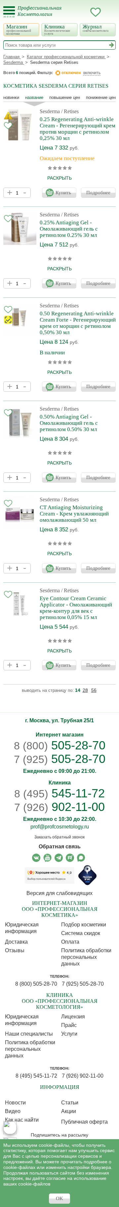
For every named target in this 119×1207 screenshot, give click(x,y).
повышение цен (64, 97)
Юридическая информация (22, 928)
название (34, 97)
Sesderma (50, 111)
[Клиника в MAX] (10, 1127)
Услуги (69, 1034)
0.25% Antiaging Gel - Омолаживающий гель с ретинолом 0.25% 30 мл (69, 228)
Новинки (11, 97)
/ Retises (70, 111)
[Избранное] (95, 13)
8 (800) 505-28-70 (36, 984)
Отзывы (14, 950)
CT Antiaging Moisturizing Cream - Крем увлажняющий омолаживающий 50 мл (74, 513)
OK (59, 1198)
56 (94, 690)
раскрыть (59, 178)
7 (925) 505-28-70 (83, 984)
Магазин (18, 29)
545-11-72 (59, 793)
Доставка (16, 942)
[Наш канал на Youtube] (47, 858)
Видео (12, 1111)
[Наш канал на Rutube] (70, 858)
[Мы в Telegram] (59, 858)
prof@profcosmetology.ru (59, 826)
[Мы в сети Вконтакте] (36, 858)
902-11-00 (59, 807)
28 (85, 690)
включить (91, 72)
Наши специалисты (29, 1034)
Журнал (95, 27)
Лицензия (73, 1016)
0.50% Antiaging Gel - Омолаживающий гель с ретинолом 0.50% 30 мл (69, 423)
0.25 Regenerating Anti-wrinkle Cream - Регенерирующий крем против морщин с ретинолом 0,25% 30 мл (77, 128)
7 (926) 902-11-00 (82, 1076)
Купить (63, 192)
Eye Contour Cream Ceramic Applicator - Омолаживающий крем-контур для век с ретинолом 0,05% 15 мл (76, 607)
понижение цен (101, 97)
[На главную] (43, 15)
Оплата (70, 942)
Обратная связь (60, 846)
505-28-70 (59, 745)
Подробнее (98, 192)
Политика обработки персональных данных (86, 957)
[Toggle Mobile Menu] (9, 12)
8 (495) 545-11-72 (36, 1076)
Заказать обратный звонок (59, 837)
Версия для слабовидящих (59, 893)
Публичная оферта (84, 1122)
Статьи (69, 1102)
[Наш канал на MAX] (81, 858)
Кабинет (82, 12)
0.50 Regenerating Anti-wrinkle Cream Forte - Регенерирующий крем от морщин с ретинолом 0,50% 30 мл (78, 322)
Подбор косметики (83, 924)
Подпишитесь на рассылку (59, 1135)
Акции (68, 1111)
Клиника (57, 29)
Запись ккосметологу (69, 12)
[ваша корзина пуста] (108, 12)
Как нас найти (22, 1120)
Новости (15, 1102)
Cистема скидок (80, 933)
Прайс (69, 1025)
